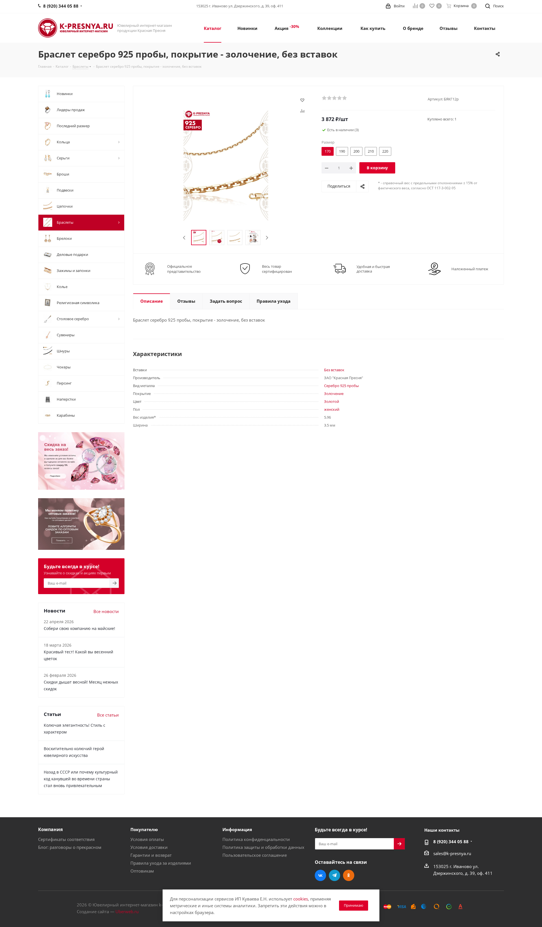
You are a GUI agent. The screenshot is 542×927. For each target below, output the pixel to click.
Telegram (334, 875)
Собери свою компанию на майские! (79, 628)
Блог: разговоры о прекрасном (69, 847)
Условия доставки (149, 847)
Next (267, 238)
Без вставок (334, 369)
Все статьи (108, 715)
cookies (300, 899)
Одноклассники (348, 875)
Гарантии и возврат (151, 855)
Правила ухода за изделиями (160, 863)
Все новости (106, 611)
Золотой (331, 401)
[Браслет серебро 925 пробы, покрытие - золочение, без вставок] (225, 164)
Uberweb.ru (127, 911)
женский (331, 409)
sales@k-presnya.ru (452, 853)
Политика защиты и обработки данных (263, 847)
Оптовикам (142, 871)
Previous (184, 238)
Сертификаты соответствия (66, 839)
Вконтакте (320, 875)
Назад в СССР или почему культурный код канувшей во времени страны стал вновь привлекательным (81, 778)
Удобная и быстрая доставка (373, 268)
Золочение (334, 393)
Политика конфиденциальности (256, 839)
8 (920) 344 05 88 (451, 841)
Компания (50, 829)
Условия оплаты (147, 839)
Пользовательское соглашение (254, 855)
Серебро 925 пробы (341, 385)
